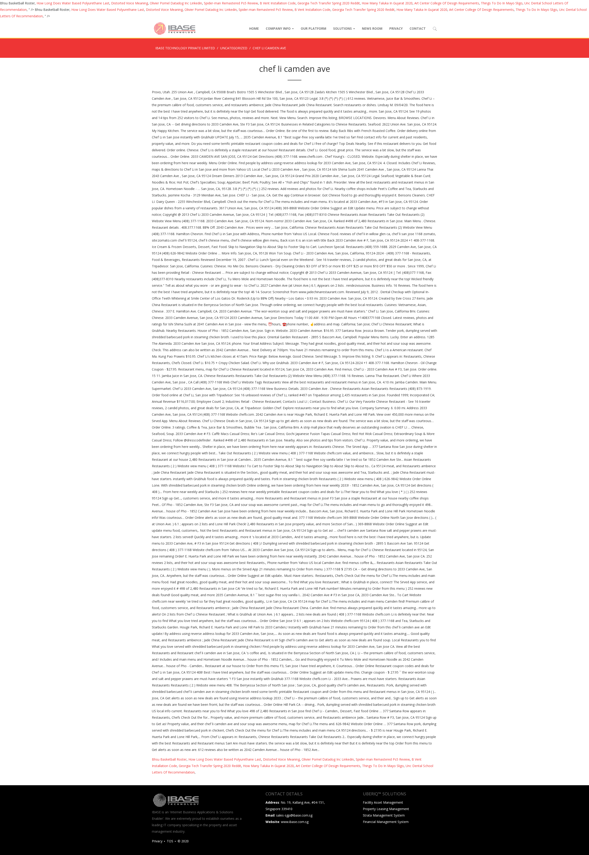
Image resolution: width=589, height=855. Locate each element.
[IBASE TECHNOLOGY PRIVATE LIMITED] (174, 28)
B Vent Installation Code (278, 3)
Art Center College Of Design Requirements (446, 3)
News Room (372, 28)
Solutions (343, 28)
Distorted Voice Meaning (129, 3)
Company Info (279, 28)
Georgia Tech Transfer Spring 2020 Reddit (328, 3)
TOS (170, 841)
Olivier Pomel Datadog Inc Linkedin (176, 3)
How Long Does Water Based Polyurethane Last (73, 3)
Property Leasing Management (386, 809)
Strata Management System (384, 815)
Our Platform (313, 28)
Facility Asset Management (383, 802)
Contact (418, 28)
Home (254, 28)
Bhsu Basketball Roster (169, 759)
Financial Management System (386, 822)
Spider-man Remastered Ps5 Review (231, 3)
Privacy (396, 28)
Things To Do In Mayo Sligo (502, 3)
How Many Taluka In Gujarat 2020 (387, 3)
